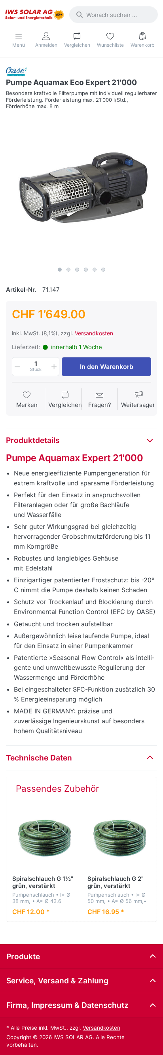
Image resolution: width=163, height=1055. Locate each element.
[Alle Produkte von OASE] (16, 71)
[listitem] (81, 187)
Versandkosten (94, 333)
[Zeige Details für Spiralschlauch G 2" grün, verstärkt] (118, 838)
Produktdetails (33, 440)
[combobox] (113, 14)
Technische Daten (39, 757)
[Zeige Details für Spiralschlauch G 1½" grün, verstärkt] (43, 838)
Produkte (23, 956)
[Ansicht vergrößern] (81, 187)
